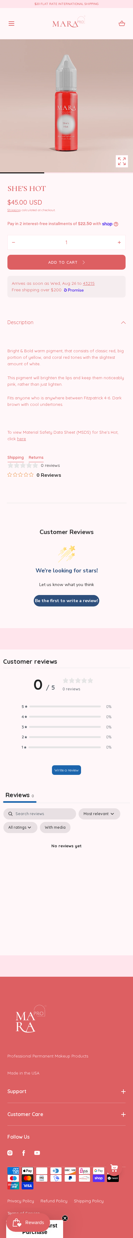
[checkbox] (55, 827)
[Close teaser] (65, 1218)
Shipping (14, 210)
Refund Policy (54, 1200)
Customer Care (25, 1114)
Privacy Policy (20, 1200)
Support (16, 1091)
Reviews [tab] (20, 795)
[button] (11, 24)
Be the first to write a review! (66, 601)
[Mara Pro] (66, 23)
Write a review (66, 770)
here (21, 438)
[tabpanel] (66, 860)
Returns (36, 457)
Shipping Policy (89, 1200)
